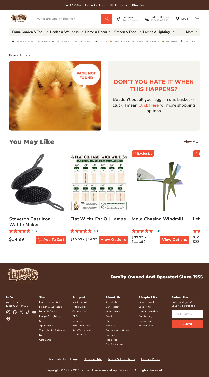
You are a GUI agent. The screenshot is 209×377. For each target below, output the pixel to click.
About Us (111, 302)
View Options (113, 239)
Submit (187, 324)
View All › (192, 142)
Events (110, 316)
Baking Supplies (121, 41)
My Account (79, 302)
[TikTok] (28, 312)
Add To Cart (53, 239)
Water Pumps (47, 41)
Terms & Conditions (121, 359)
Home (12, 55)
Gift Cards (45, 339)
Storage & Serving (68, 41)
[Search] (106, 19)
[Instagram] (8, 312)
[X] (21, 312)
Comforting (145, 316)
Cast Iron (103, 41)
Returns (77, 321)
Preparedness (147, 321)
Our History (113, 306)
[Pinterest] (8, 319)
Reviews (111, 325)
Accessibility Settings (63, 359)
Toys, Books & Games (52, 330)
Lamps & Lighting (50, 316)
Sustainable (146, 325)
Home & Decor (48, 311)
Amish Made (171, 41)
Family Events (147, 302)
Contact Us (79, 311)
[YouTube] (34, 312)
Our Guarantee (114, 344)
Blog (108, 321)
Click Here (148, 105)
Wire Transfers (81, 325)
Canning (139, 41)
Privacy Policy (150, 359)
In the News (113, 311)
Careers (110, 335)
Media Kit (111, 339)
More (190, 32)
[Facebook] (15, 312)
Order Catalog (190, 41)
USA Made (154, 41)
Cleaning (88, 41)
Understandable (148, 311)
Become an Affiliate (117, 330)
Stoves (43, 321)
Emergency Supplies (25, 41)
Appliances (46, 325)
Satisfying (145, 306)
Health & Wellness (50, 306)
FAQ (75, 316)
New (42, 335)
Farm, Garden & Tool (51, 302)
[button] (197, 18)
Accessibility (93, 359)
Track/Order (79, 306)
